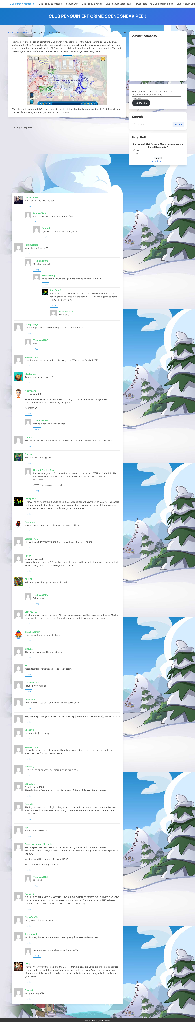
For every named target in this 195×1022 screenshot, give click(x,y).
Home (10, 33)
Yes (137, 150)
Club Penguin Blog (22, 33)
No (137, 153)
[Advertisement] (158, 59)
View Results (158, 161)
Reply (29, 206)
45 (125, 33)
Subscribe (141, 102)
